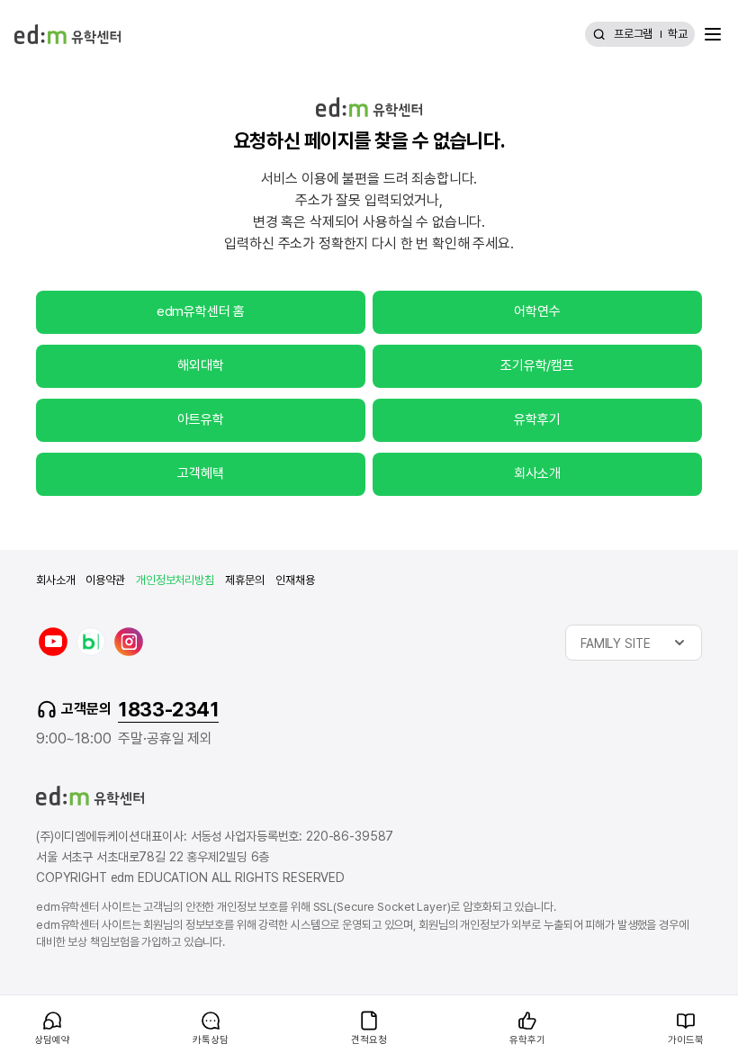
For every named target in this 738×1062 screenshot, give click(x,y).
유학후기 (537, 419)
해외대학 (200, 365)
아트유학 (200, 419)
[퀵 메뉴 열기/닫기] (14, 1004)
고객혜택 (200, 473)
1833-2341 (168, 709)
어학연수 (537, 311)
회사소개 (537, 473)
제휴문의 (245, 580)
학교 (678, 33)
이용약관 (105, 580)
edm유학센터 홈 (201, 311)
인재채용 (294, 580)
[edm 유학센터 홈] (67, 34)
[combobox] (633, 643)
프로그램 (633, 33)
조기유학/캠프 (537, 365)
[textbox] (633, 643)
